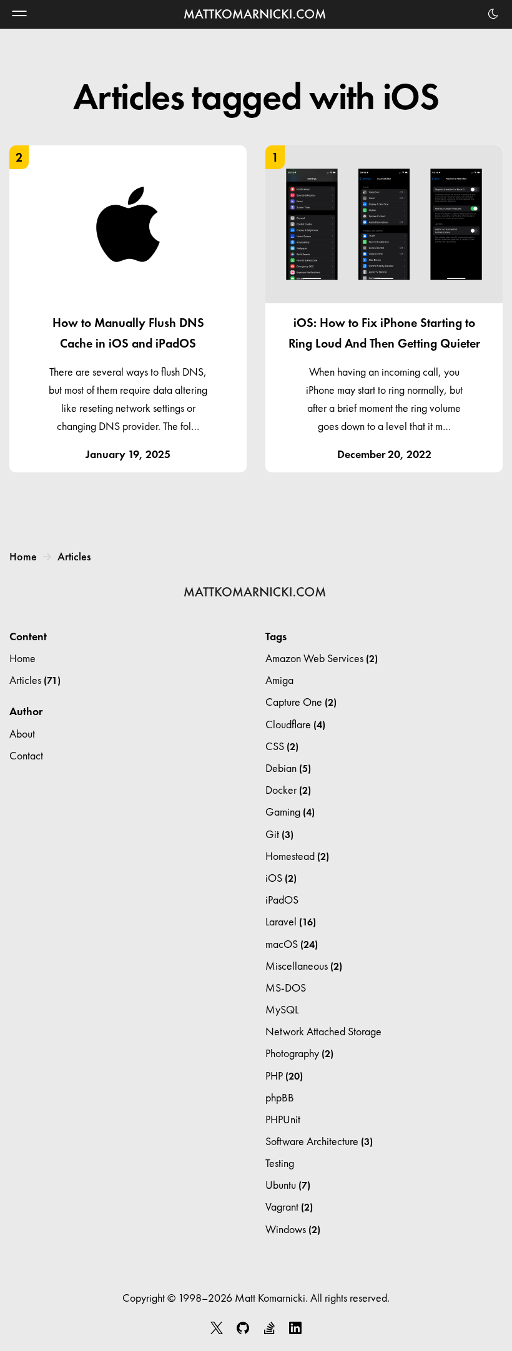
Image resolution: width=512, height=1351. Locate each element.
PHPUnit (282, 1119)
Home (23, 556)
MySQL (281, 1009)
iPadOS (281, 899)
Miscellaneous (303, 965)
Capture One (301, 702)
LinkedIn (295, 1328)
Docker (288, 790)
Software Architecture (319, 1141)
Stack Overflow (269, 1328)
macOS (291, 944)
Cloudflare (295, 724)
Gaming (290, 811)
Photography (299, 1053)
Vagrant (289, 1206)
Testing (279, 1163)
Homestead (297, 856)
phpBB (279, 1097)
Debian (288, 768)
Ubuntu (287, 1185)
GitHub (243, 1328)
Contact (26, 755)
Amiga (279, 680)
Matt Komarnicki (256, 14)
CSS (281, 746)
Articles (74, 556)
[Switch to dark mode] (493, 13)
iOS (281, 878)
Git (279, 834)
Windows (292, 1229)
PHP (284, 1075)
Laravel (290, 921)
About (22, 733)
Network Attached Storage (323, 1031)
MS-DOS (285, 987)
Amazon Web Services (321, 658)
